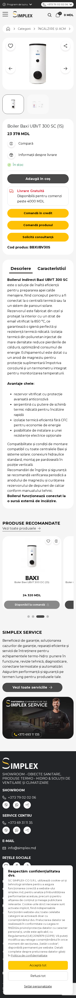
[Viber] (6, 805)
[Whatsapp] (16, 805)
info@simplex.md (22, 848)
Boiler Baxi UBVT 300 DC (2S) (31, 582)
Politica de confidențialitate (29, 955)
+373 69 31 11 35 (20, 823)
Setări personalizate (38, 986)
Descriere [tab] (21, 268)
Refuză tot (38, 976)
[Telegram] (27, 805)
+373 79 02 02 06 (57, 4)
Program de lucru (17, 4)
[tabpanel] (38, 390)
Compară (25, 143)
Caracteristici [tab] (51, 268)
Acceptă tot (38, 965)
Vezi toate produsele (19, 528)
